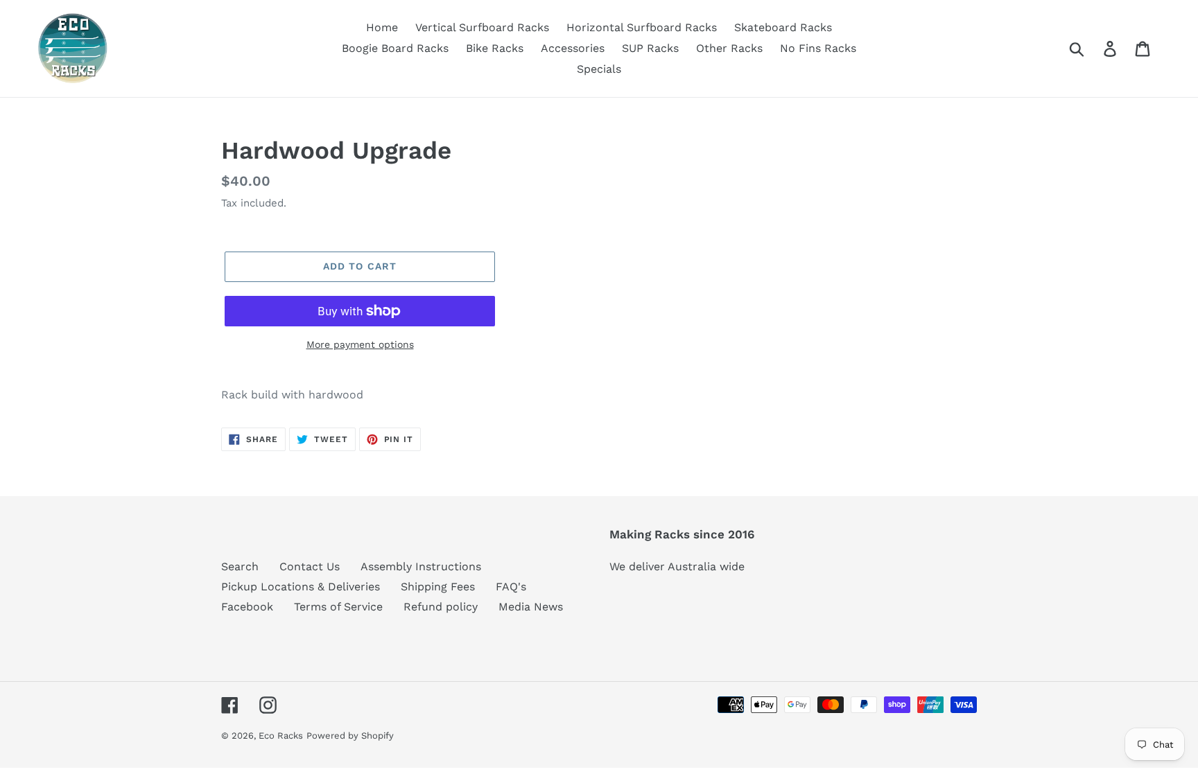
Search (240, 566)
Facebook (247, 606)
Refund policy (440, 606)
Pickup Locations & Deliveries (300, 586)
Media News (530, 606)
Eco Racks (281, 735)
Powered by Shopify (350, 735)
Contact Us (309, 566)
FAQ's (511, 586)
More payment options (360, 344)
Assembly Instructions (421, 566)
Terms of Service (338, 606)
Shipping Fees (438, 586)
